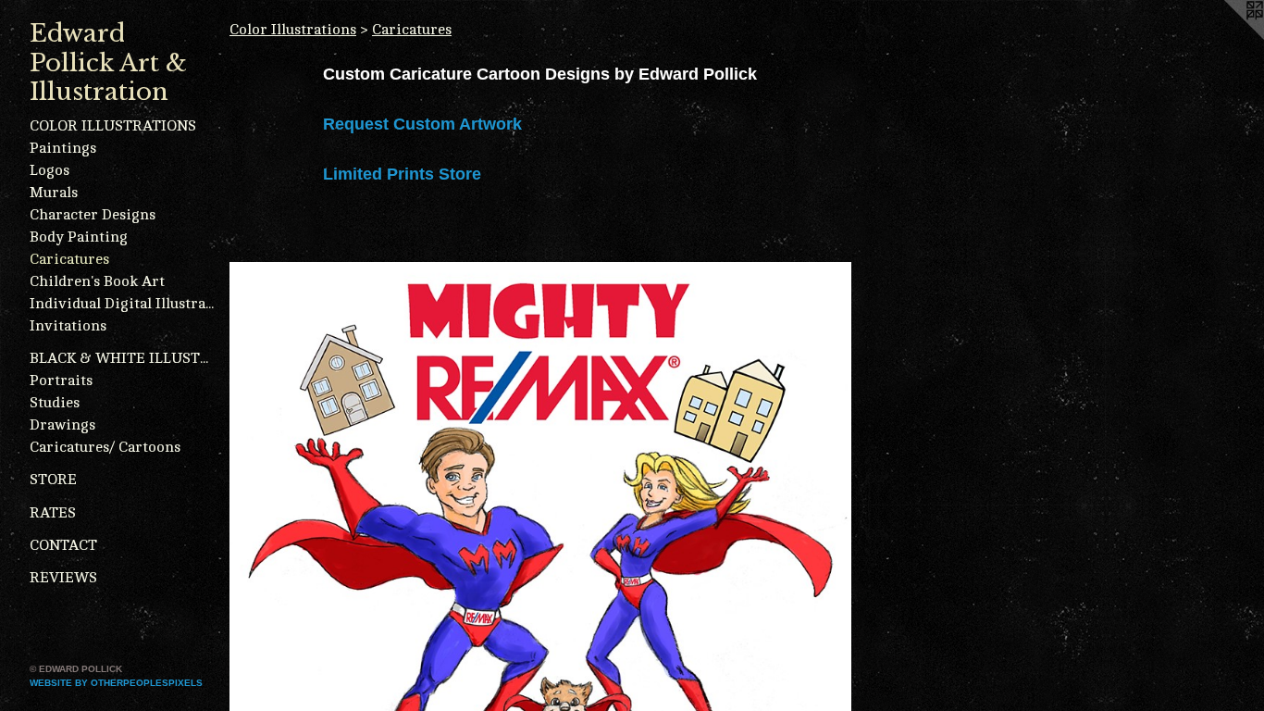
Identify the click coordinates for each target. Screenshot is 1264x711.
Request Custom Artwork (422, 124)
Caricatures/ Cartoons (105, 447)
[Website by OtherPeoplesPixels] (1227, 37)
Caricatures (69, 259)
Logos (49, 170)
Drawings (62, 425)
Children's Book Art (97, 281)
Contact (63, 545)
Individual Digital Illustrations (122, 303)
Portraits (61, 380)
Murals (54, 192)
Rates (53, 513)
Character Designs (92, 214)
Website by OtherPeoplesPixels (116, 683)
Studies (55, 402)
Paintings (63, 148)
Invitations (68, 326)
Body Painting (79, 237)
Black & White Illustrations (122, 358)
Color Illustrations (113, 126)
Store (53, 479)
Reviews (63, 577)
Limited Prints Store (402, 174)
